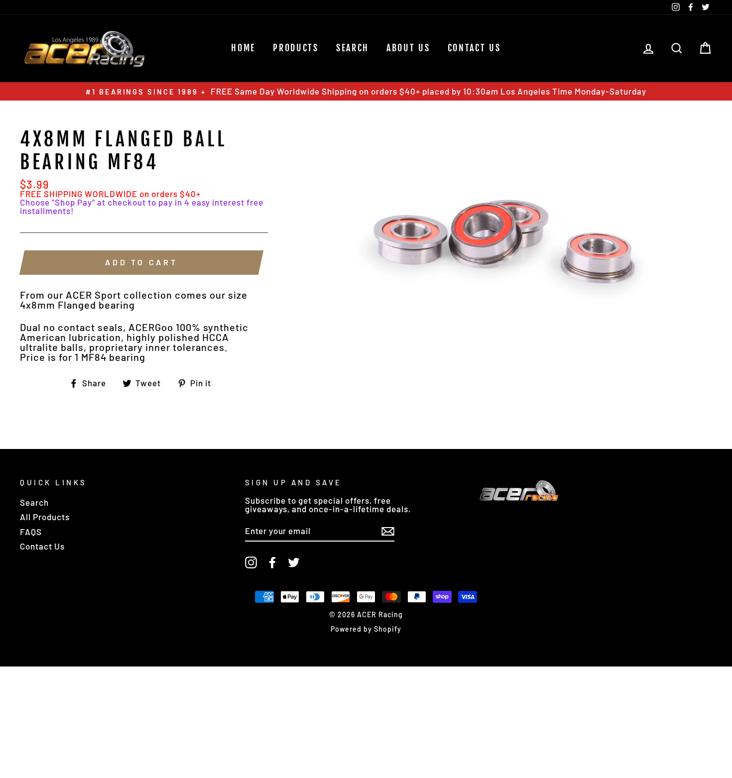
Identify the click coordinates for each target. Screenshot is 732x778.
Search (34, 502)
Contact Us (474, 47)
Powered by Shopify (366, 629)
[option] (366, 91)
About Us (408, 47)
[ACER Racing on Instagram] (251, 562)
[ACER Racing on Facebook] (272, 562)
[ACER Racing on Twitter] (294, 562)
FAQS (31, 532)
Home (243, 47)
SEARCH (352, 47)
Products (296, 47)
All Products (45, 517)
